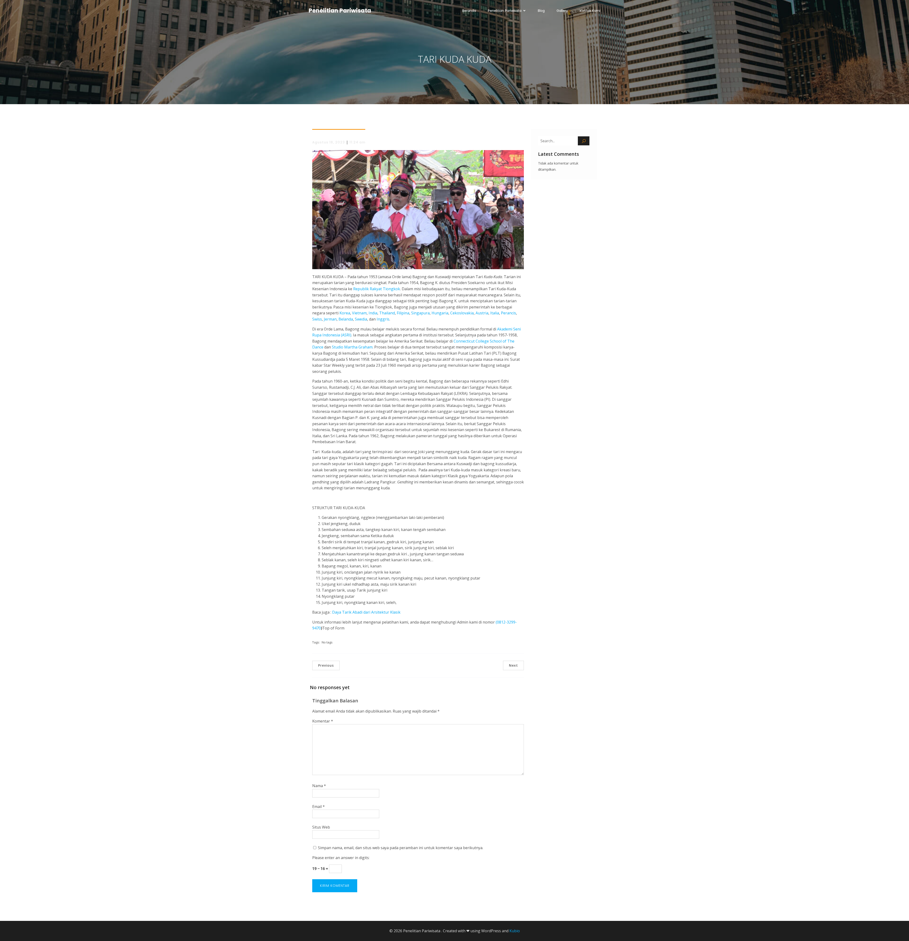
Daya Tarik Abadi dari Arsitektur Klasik (366, 612)
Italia (494, 313)
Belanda (346, 319)
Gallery (562, 10)
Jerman (330, 319)
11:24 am (357, 142)
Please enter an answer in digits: (341, 857)
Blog (541, 10)
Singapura (420, 313)
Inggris (383, 319)
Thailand (387, 313)
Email (318, 806)
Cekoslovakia (462, 313)
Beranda (469, 10)
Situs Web (321, 827)
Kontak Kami (590, 10)
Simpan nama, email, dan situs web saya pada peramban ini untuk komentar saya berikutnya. (400, 847)
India (373, 313)
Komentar (322, 721)
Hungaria (440, 313)
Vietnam (359, 313)
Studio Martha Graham (352, 347)
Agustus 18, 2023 (328, 142)
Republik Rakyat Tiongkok (376, 288)
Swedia (361, 319)
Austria (482, 313)
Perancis (508, 313)
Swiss (317, 319)
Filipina (403, 313)
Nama (319, 785)
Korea (344, 313)
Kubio (514, 930)
